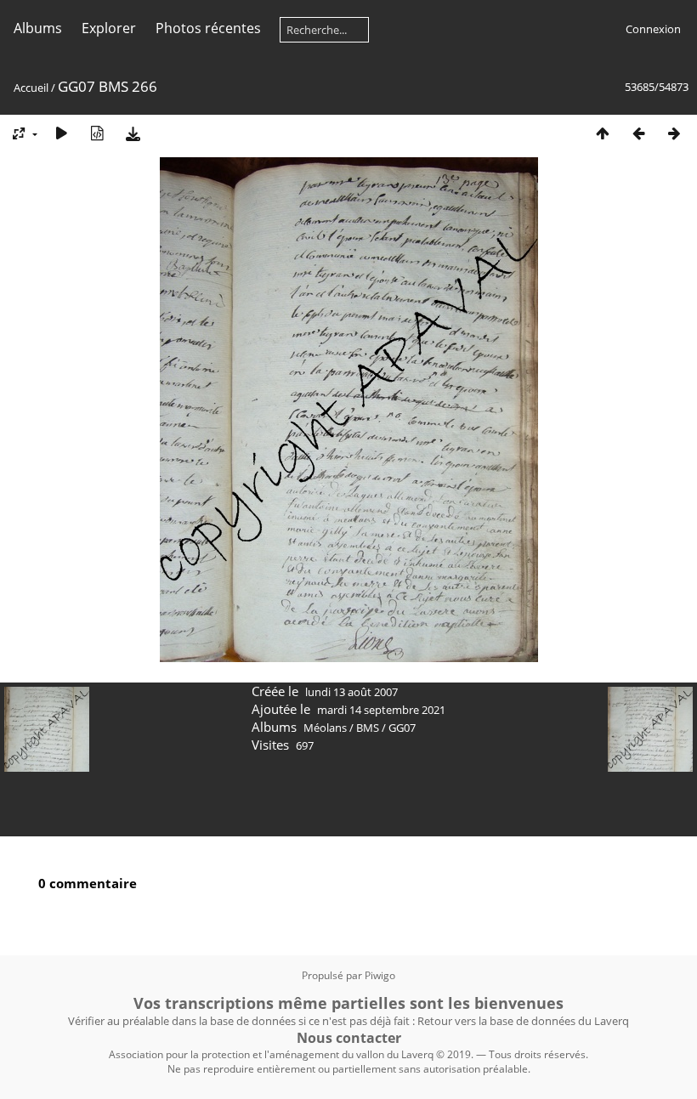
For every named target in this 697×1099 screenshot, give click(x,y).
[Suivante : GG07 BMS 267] (674, 133)
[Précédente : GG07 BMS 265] (638, 133)
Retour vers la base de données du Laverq (523, 1020)
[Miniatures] (602, 133)
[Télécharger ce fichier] (132, 133)
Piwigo (380, 975)
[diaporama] (61, 133)
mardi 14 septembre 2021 (381, 709)
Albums (38, 28)
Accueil (31, 87)
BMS (367, 727)
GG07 (402, 727)
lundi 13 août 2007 (351, 692)
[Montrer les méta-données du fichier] (97, 133)
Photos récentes (208, 28)
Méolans (325, 727)
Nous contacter (349, 1037)
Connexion (653, 29)
